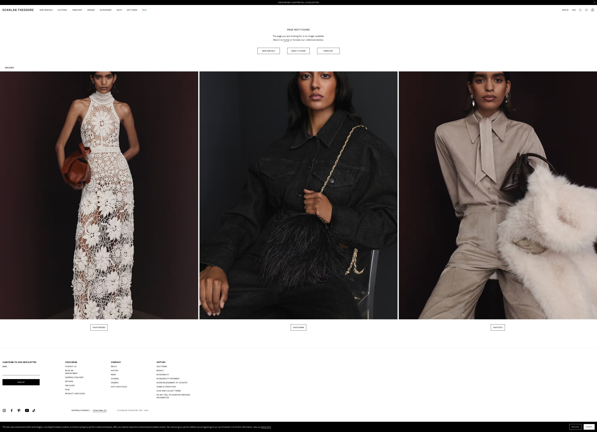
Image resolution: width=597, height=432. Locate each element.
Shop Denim (298, 327)
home (286, 39)
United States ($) (100, 410)
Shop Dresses (99, 327)
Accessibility (163, 374)
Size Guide (70, 385)
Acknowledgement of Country (172, 382)
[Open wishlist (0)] (586, 10)
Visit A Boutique (119, 386)
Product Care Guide (75, 393)
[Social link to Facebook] (13, 410)
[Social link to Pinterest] (20, 410)
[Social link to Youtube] (28, 410)
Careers (114, 382)
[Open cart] (593, 10)
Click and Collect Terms (169, 390)
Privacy (160, 370)
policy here (266, 426)
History (114, 370)
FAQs (67, 389)
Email (4, 366)
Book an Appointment (71, 372)
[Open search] (580, 10)
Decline (575, 426)
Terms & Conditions (166, 386)
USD (574, 10)
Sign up (21, 382)
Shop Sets (498, 327)
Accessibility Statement (168, 378)
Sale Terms (162, 366)
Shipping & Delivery (74, 377)
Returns (69, 381)
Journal (115, 378)
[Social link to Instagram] (5, 410)
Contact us (70, 366)
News (113, 374)
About (114, 366)
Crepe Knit (328, 50)
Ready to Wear (298, 50)
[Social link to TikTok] (35, 410)
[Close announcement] (594, 2)
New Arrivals (268, 50)
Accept (589, 426)
